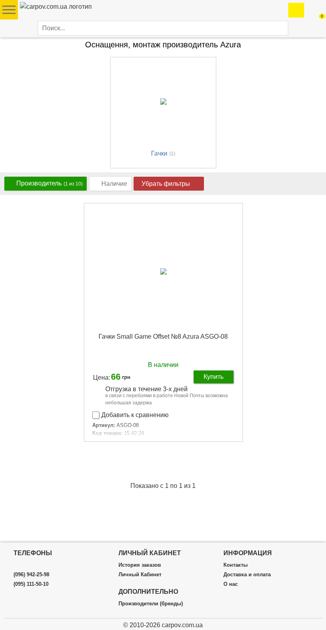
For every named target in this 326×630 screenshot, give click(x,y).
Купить (213, 376)
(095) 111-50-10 (31, 584)
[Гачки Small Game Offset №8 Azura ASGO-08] (163, 271)
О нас (230, 584)
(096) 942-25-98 (31, 574)
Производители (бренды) (150, 604)
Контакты (235, 565)
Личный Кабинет (139, 574)
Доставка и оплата (247, 574)
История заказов (139, 565)
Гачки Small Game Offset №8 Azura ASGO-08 (163, 336)
